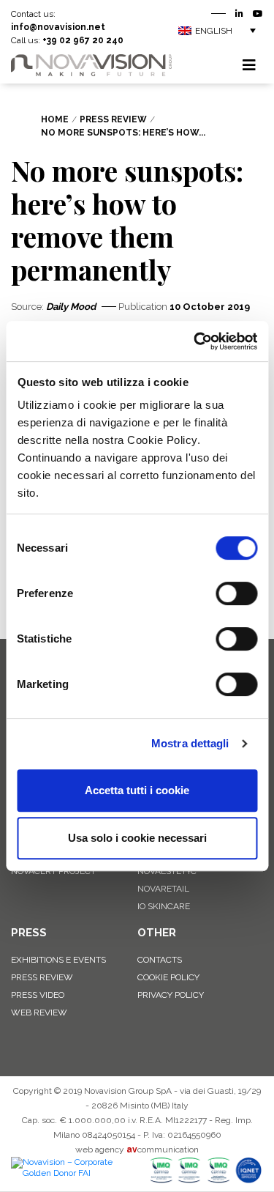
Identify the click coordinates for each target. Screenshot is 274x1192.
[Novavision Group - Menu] (249, 65)
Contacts (159, 960)
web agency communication (137, 1149)
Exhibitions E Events (58, 960)
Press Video (37, 995)
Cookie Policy (168, 977)
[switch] (236, 593)
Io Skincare (163, 906)
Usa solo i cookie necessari (137, 838)
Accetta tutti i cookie (137, 790)
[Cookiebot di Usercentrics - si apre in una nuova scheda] (195, 341)
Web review (39, 1012)
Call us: (67, 40)
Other (156, 932)
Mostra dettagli (190, 743)
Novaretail (163, 889)
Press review (42, 977)
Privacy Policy (170, 995)
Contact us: (58, 20)
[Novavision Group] (91, 64)
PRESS (29, 932)
